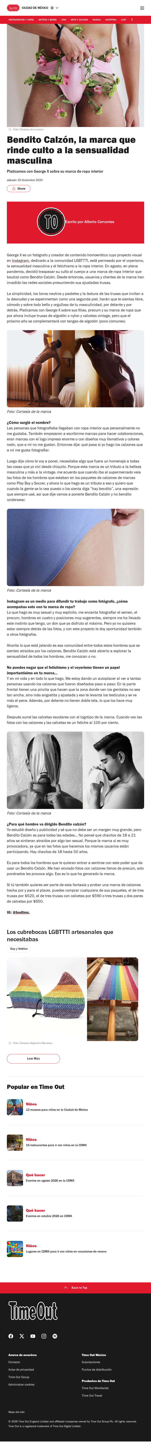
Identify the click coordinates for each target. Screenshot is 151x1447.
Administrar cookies (21, 1385)
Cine (63, 20)
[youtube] (32, 1336)
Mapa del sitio (16, 1412)
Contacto (14, 1362)
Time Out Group (18, 1377)
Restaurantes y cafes (21, 20)
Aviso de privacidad (21, 1370)
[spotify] (54, 1336)
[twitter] (21, 1336)
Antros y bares (48, 20)
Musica (97, 20)
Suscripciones (91, 1362)
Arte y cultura (79, 20)
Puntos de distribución (97, 1370)
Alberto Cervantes (99, 222)
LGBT (123, 20)
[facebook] (10, 1336)
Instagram (20, 261)
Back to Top (79, 1288)
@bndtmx (21, 913)
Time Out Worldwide (95, 1388)
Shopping (110, 20)
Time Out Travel (92, 1396)
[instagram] (43, 1336)
